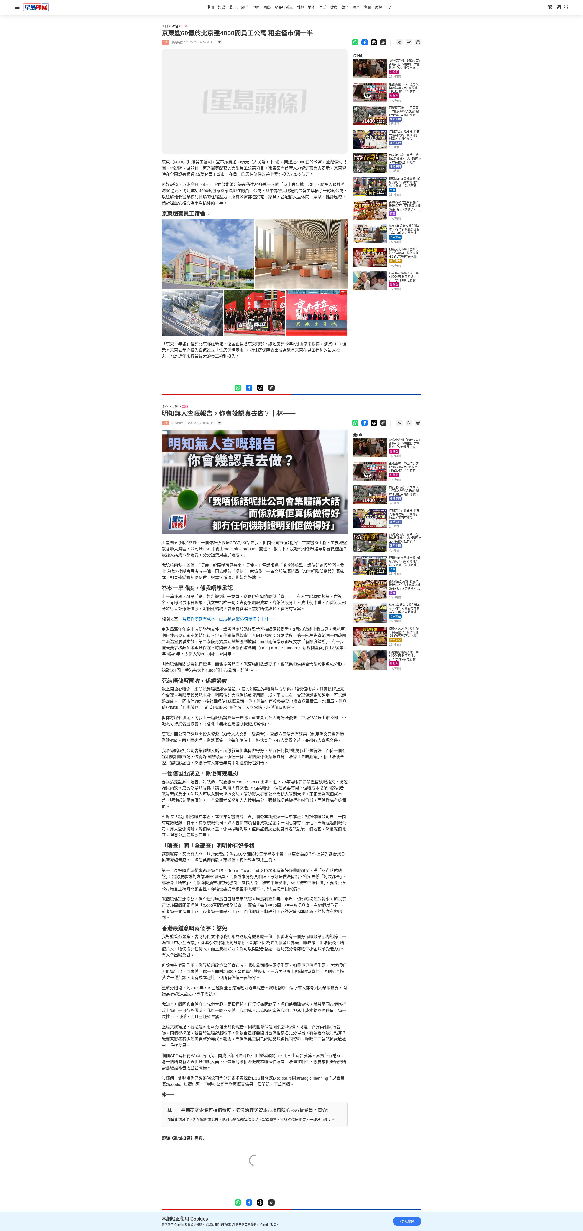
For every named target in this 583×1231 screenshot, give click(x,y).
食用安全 (395, 260)
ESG (185, 26)
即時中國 (395, 119)
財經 (175, 26)
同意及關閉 (406, 1221)
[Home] (36, 7)
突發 (392, 190)
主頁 (165, 26)
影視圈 (394, 72)
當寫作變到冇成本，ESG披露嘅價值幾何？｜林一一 (229, 619)
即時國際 (395, 143)
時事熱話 (395, 237)
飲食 (392, 213)
